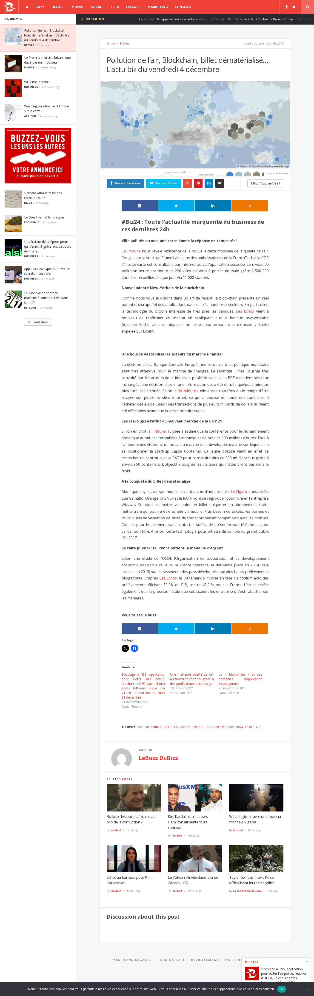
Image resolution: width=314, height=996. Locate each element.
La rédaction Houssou (248, 890)
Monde (77, 7)
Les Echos (245, 311)
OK (282, 989)
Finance (133, 7)
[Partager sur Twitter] (176, 205)
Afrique (30, 116)
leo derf (115, 830)
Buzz (40, 7)
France (58, 7)
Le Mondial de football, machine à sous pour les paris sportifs (46, 298)
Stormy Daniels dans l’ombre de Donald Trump (227, 19)
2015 (141, 727)
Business (31, 87)
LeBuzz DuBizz (158, 757)
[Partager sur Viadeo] (249, 205)
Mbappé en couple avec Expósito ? (148, 19)
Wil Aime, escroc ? (37, 82)
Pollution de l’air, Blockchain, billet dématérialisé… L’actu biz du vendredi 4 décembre (46, 35)
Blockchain (169, 727)
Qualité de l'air (248, 727)
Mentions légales (132, 960)
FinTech (198, 727)
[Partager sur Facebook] (140, 205)
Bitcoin (30, 307)
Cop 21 (185, 727)
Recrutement (205, 960)
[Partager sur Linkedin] (213, 205)
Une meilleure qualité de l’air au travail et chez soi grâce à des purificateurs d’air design (192, 679)
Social (97, 7)
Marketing (158, 7)
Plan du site (171, 960)
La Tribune (131, 251)
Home (111, 43)
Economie (31, 222)
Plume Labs (225, 727)
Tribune (159, 431)
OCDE (210, 727)
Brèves (29, 45)
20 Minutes (188, 390)
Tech (114, 7)
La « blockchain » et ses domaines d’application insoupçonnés (240, 679)
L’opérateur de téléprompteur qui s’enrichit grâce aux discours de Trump (47, 246)
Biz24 (28, 202)
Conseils (183, 7)
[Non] (308, 989)
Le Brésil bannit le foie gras (44, 217)
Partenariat (239, 960)
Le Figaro (239, 491)
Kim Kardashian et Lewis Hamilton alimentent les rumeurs (188, 822)
